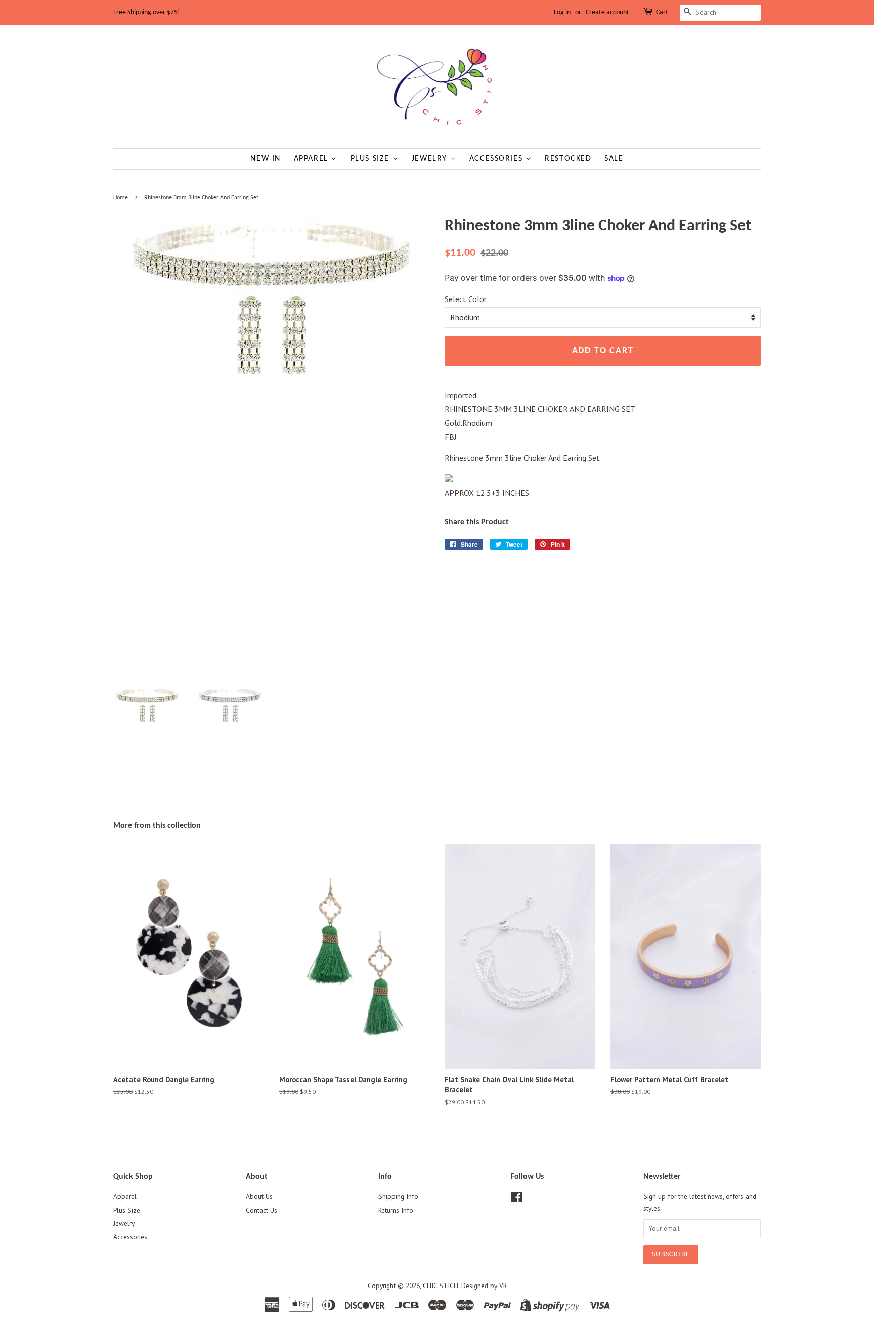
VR (503, 1285)
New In (265, 159)
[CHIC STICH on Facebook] (516, 1199)
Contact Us (261, 1210)
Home (120, 198)
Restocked (568, 159)
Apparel (312, 159)
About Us (259, 1196)
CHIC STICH (440, 1285)
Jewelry (431, 159)
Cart (662, 12)
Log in (562, 12)
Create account (607, 12)
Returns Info (395, 1210)
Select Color (466, 299)
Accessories (497, 159)
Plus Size (371, 159)
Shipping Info (398, 1196)
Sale (613, 159)
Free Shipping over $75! (146, 12)
